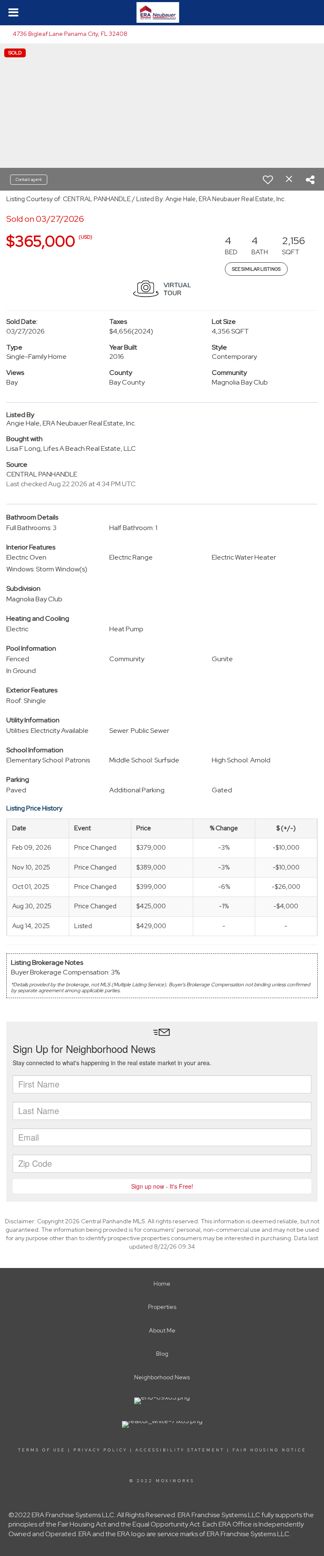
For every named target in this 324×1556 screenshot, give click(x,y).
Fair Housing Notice (269, 1450)
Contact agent (29, 179)
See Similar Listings (256, 269)
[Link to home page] (162, 12)
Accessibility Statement (179, 1450)
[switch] (267, 180)
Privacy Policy (100, 1450)
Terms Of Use (41, 1450)
